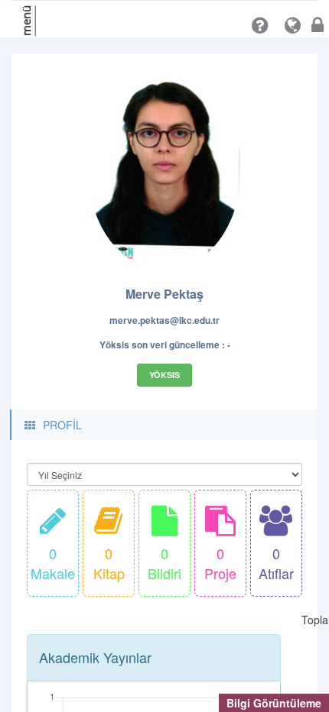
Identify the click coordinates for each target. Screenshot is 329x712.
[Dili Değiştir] (292, 25)
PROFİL (62, 424)
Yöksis (164, 374)
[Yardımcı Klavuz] (259, 25)
